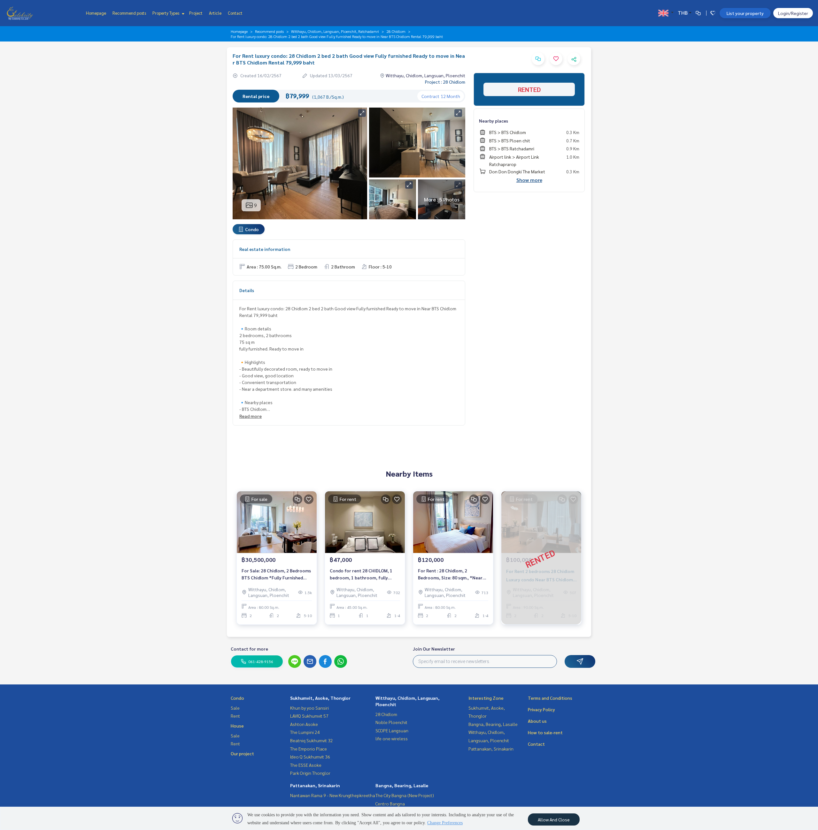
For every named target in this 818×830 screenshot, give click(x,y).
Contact (235, 13)
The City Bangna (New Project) (404, 795)
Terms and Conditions (550, 698)
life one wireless (391, 738)
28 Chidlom (395, 31)
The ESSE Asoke (305, 765)
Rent (235, 716)
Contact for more (249, 649)
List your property (745, 13)
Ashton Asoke (304, 724)
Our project (242, 753)
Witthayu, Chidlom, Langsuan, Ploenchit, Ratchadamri (335, 31)
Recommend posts (129, 13)
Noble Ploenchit (391, 722)
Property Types (166, 13)
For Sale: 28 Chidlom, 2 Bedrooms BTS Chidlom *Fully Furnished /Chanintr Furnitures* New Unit (276, 574)
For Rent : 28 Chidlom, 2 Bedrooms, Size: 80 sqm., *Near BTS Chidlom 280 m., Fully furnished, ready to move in (450, 574)
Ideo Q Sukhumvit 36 (310, 756)
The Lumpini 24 (305, 732)
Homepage (96, 13)
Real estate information (264, 249)
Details (246, 290)
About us (537, 721)
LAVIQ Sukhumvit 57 (309, 716)
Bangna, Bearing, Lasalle (401, 785)
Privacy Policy (541, 709)
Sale (235, 708)
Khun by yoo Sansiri (309, 708)
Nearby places (493, 121)
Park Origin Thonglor (310, 773)
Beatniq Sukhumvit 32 (311, 740)
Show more (529, 180)
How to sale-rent (545, 732)
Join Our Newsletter (434, 649)
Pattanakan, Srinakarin (315, 785)
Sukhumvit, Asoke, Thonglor (320, 698)
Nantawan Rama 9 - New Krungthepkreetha (332, 795)
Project (196, 13)
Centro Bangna (390, 803)
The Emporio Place (308, 748)
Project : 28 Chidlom (445, 82)
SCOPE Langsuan (391, 730)
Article (215, 13)
